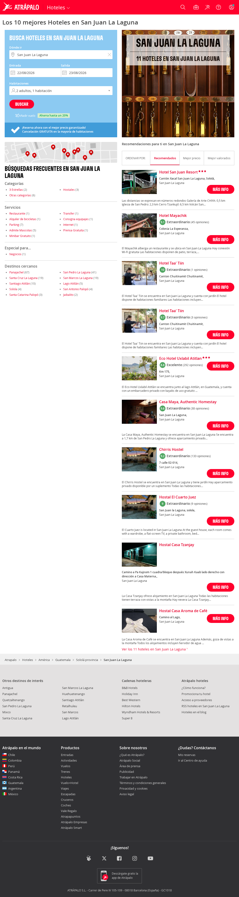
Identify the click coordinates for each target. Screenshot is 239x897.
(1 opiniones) (199, 270)
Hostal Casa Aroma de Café (183, 611)
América (44, 660)
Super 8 (127, 718)
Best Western (131, 700)
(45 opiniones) (200, 222)
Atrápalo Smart (71, 828)
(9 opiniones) (199, 503)
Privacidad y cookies (134, 788)
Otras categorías (20, 195)
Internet (68, 224)
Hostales (69, 189)
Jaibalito (68, 295)
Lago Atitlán (71, 283)
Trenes (65, 772)
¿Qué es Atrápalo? (132, 755)
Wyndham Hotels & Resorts (141, 712)
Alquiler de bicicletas (22, 219)
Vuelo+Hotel (69, 783)
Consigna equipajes (76, 219)
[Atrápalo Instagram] (135, 858)
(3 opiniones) (199, 317)
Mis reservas (186, 755)
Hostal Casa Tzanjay (176, 545)
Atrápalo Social (130, 760)
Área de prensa (130, 766)
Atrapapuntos (70, 816)
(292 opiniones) (193, 365)
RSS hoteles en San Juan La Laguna (205, 706)
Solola (13, 289)
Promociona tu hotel (196, 694)
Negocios (15, 254)
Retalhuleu (69, 706)
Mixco (6, 712)
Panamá (14, 772)
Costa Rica (15, 777)
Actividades (69, 760)
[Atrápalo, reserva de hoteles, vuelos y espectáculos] (21, 7)
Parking (14, 224)
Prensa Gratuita (73, 230)
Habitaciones (18, 83)
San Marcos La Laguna (78, 278)
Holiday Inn (130, 694)
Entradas (67, 755)
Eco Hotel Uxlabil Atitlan (180, 358)
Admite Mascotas (20, 230)
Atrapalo (11, 660)
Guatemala (62, 660)
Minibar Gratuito (20, 236)
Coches (66, 805)
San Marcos (70, 712)
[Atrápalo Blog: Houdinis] (88, 858)
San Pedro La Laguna (77, 272)
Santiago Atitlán (19, 283)
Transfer (68, 213)
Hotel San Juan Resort (178, 172)
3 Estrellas (16, 189)
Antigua (7, 688)
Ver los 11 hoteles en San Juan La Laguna (154, 649)
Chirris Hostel (171, 449)
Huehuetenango (73, 694)
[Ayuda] (218, 7)
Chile (11, 755)
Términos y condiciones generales (143, 783)
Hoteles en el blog (194, 712)
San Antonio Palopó (75, 289)
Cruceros (67, 800)
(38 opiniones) (200, 408)
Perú (11, 766)
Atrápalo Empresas (74, 822)
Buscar (21, 104)
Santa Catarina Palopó (23, 295)
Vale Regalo (69, 811)
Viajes (65, 788)
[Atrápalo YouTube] (150, 858)
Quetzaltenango (13, 700)
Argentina (15, 788)
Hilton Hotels (131, 706)
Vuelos (65, 766)
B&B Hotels (129, 688)
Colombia (14, 760)
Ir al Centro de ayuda (192, 761)
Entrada (15, 65)
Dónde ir (15, 47)
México (13, 794)
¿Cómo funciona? (194, 688)
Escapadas (68, 794)
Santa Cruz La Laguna (23, 278)
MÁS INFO (220, 189)
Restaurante (17, 213)
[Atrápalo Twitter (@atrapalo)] (104, 858)
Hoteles (27, 660)
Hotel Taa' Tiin (171, 263)
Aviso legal (127, 794)
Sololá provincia (87, 660)
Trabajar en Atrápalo (134, 777)
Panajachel (16, 272)
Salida (65, 65)
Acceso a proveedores (197, 700)
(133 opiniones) (201, 456)
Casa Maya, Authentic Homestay (188, 402)
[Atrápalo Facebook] (119, 858)
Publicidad (127, 772)
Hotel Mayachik (173, 215)
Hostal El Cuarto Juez (177, 497)
